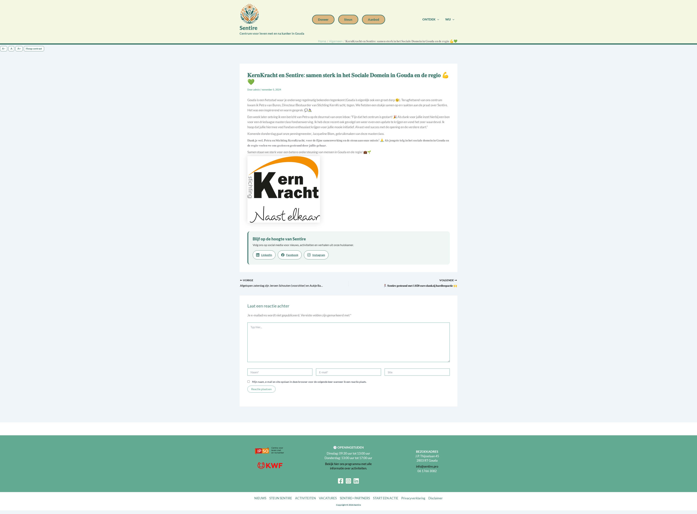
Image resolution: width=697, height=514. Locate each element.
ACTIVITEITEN (305, 498)
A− (3, 48)
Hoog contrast (34, 48)
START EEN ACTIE (385, 498)
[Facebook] (341, 481)
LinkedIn (266, 255)
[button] (323, 19)
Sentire (248, 27)
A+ (19, 48)
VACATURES (328, 498)
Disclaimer (435, 498)
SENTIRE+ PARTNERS (355, 498)
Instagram (318, 255)
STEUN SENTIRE (280, 498)
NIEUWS (260, 498)
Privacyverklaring (413, 498)
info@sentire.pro (427, 466)
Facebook (292, 255)
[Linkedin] (356, 481)
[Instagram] (348, 481)
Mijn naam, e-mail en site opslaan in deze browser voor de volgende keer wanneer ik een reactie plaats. (309, 381)
